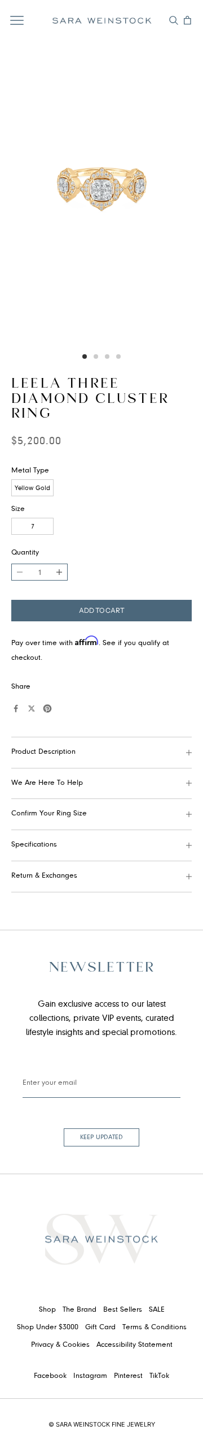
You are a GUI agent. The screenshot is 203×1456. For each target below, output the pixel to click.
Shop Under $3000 (47, 1328)
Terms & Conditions (154, 1328)
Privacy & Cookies (60, 1345)
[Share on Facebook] (15, 708)
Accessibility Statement (134, 1345)
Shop (47, 1310)
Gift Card (100, 1328)
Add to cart (102, 610)
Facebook (50, 1376)
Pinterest (128, 1376)
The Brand (79, 1310)
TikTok (159, 1376)
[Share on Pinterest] (47, 708)
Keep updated (101, 1137)
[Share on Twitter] (31, 708)
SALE (157, 1310)
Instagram (90, 1376)
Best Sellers (122, 1310)
